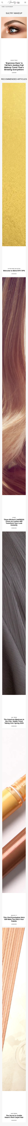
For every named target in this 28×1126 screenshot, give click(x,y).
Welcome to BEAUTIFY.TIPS (14, 271)
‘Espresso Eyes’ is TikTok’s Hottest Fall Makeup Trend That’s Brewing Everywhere (14, 66)
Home (3, 6)
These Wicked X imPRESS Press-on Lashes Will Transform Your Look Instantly (14, 522)
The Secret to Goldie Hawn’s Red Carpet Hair (14, 1116)
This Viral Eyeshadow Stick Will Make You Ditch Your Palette (14, 919)
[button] (25, 2)
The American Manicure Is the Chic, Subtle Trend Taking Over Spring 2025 (14, 721)
